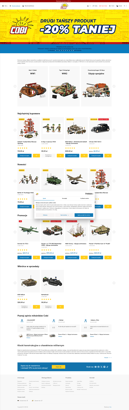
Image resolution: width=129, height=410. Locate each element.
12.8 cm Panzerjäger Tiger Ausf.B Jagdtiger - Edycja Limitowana (99, 142)
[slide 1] (57, 50)
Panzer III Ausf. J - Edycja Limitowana (67, 334)
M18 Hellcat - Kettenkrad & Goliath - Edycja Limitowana (52, 142)
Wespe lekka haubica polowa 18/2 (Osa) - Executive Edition (99, 244)
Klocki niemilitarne (29, 6)
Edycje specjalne (64, 73)
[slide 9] (73, 50)
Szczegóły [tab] (64, 198)
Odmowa (45, 215)
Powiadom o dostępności (24, 155)
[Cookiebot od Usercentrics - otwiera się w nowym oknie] (86, 194)
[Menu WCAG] (89, 6)
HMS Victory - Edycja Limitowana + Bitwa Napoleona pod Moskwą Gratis (37, 335)
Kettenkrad (44, 294)
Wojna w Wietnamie (96, 73)
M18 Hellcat (21, 294)
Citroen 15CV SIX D (71, 142)
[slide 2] (59, 50)
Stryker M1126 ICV (23, 193)
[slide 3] (61, 50)
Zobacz (28, 337)
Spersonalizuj (64, 215)
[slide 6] (67, 50)
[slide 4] (63, 50)
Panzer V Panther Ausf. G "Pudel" (75, 243)
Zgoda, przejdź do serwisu (84, 215)
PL (124, 5)
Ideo (110, 407)
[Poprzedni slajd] (15, 86)
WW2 (32, 73)
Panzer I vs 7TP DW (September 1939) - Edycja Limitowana (27, 244)
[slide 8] (71, 50)
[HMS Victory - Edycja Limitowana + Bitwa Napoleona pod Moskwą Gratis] (21, 335)
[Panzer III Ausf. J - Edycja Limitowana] (53, 335)
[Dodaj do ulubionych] (36, 155)
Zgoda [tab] (44, 198)
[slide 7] (69, 50)
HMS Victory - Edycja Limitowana (51, 243)
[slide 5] (65, 50)
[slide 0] (55, 50)
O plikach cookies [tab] (84, 198)
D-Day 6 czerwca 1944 (24, 142)
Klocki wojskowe (16, 6)
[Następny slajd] (114, 86)
